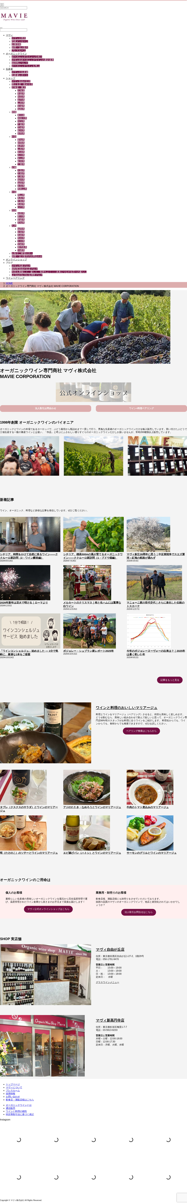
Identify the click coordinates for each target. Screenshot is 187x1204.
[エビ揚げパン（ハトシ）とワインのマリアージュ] (86, 833)
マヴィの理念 (19, 38)
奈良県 (21, 186)
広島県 (21, 201)
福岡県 (21, 229)
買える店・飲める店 (22, 84)
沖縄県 (21, 250)
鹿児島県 (22, 247)
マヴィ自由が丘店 (21, 81)
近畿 (14, 167)
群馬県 (21, 133)
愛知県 (21, 139)
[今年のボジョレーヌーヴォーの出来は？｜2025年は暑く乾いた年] (149, 631)
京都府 (21, 173)
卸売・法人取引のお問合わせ (27, 256)
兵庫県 (21, 176)
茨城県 (21, 127)
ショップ (10, 78)
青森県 (21, 93)
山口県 (21, 207)
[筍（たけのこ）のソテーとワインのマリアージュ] (23, 833)
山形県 (21, 103)
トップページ (13, 1084)
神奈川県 (22, 118)
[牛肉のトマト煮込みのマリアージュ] (150, 787)
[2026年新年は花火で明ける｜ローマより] (25, 583)
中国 (14, 192)
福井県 (21, 179)
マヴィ (9, 35)
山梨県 (21, 149)
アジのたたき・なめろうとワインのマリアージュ (92, 807)
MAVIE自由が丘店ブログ (25, 269)
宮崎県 (21, 244)
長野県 (21, 146)
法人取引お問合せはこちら (139, 912)
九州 (14, 226)
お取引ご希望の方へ (22, 253)
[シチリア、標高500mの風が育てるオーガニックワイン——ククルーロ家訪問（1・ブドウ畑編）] (93, 535)
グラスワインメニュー (107, 982)
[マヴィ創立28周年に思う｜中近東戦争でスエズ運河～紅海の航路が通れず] (148, 535)
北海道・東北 (19, 87)
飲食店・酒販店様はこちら (20, 1099)
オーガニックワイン (16, 53)
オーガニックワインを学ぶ (26, 66)
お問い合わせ (13, 1096)
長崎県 (21, 235)
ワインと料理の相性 (16, 1111)
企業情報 (16, 44)
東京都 (21, 115)
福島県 (21, 109)
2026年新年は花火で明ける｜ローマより (24, 602)
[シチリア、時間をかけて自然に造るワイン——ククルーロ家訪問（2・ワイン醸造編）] (30, 535)
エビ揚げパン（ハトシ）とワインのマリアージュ (92, 852)
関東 (14, 112)
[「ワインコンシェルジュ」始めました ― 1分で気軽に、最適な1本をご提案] (30, 631)
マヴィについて (14, 1087)
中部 (14, 136)
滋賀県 (21, 182)
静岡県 (21, 143)
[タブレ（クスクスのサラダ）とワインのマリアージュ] (23, 787)
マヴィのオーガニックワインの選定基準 (33, 60)
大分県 (21, 241)
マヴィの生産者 (20, 72)
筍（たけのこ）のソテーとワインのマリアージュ (29, 852)
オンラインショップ (16, 259)
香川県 (21, 216)
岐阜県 (21, 161)
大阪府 (21, 170)
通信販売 (10, 1108)
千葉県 (21, 124)
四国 (14, 210)
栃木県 (21, 130)
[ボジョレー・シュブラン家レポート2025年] (89, 631)
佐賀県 (21, 232)
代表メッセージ (20, 41)
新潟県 (21, 152)
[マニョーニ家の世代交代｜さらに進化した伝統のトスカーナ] (154, 583)
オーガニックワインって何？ (27, 56)
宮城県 (21, 106)
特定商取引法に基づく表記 (20, 1114)
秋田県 (21, 96)
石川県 (21, 155)
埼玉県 (21, 121)
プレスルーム (19, 50)
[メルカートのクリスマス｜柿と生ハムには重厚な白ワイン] (87, 583)
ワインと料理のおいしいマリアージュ (126, 708)
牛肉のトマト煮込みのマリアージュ (148, 807)
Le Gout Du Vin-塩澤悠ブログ (27, 275)
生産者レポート (20, 75)
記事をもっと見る (170, 680)
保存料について (20, 63)
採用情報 (10, 1093)
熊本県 (21, 238)
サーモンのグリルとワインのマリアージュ (152, 852)
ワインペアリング (15, 278)
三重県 (21, 164)
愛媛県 (21, 219)
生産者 (9, 69)
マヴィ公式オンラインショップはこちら (48, 909)
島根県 (21, 204)
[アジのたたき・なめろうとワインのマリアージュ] (86, 787)
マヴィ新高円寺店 (110, 1020)
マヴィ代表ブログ (21, 265)
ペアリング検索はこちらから (141, 731)
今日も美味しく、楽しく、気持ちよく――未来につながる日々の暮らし (49, 272)
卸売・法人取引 (20, 47)
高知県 (21, 222)
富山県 (21, 158)
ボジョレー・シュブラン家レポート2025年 (88, 650)
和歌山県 (22, 189)
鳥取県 (21, 198)
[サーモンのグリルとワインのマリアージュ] (150, 833)
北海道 (21, 90)
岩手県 (21, 100)
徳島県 (21, 213)
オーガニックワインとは (19, 1105)
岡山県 (21, 195)
